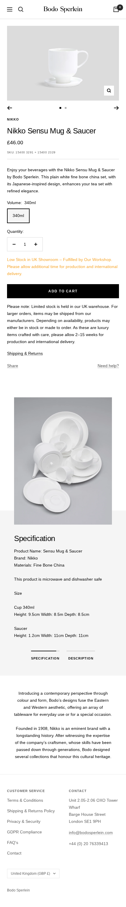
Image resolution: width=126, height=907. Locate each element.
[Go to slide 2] (66, 108)
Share (12, 365)
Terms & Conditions (25, 800)
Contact (14, 853)
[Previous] (9, 108)
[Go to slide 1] (60, 108)
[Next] (116, 108)
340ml (18, 215)
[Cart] (116, 9)
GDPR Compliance (24, 832)
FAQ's (12, 842)
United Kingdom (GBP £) (30, 874)
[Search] (20, 9)
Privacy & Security (23, 821)
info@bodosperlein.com (91, 832)
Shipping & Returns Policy (31, 810)
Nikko (13, 119)
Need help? (108, 365)
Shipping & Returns (25, 353)
